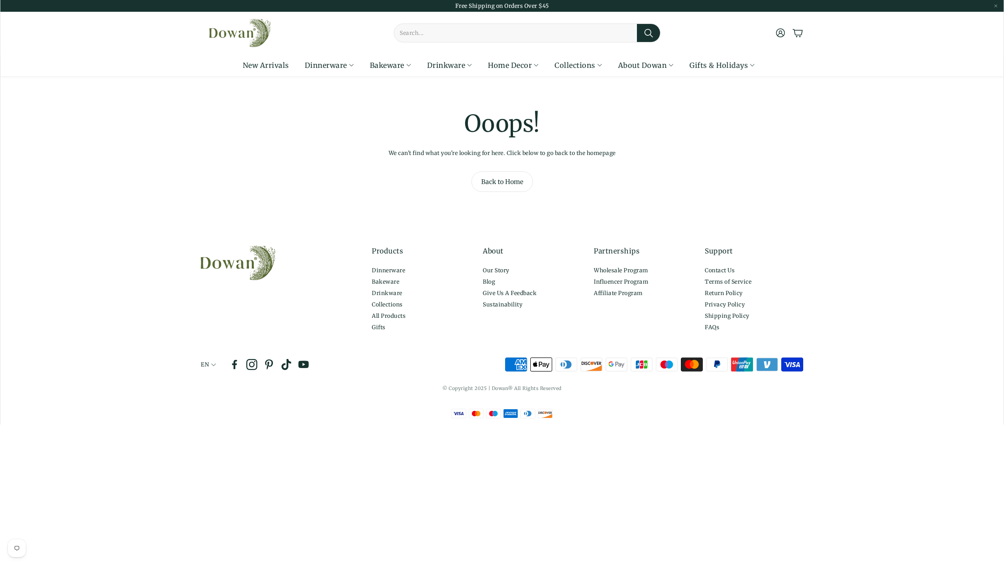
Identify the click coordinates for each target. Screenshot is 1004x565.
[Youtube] (303, 364)
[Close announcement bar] (996, 6)
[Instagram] (251, 364)
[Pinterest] (269, 364)
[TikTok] (286, 364)
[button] (527, 33)
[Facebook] (234, 364)
